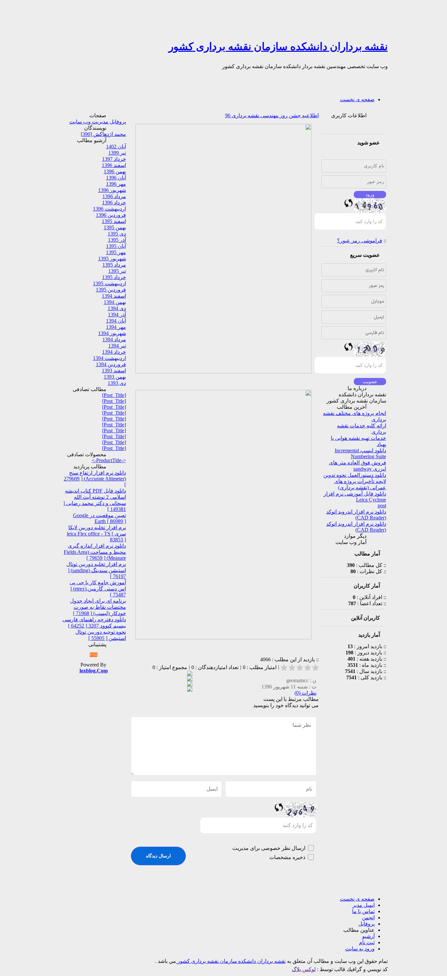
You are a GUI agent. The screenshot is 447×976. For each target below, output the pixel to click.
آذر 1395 (117, 240)
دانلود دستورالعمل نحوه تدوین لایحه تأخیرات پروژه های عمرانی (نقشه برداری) (354, 481)
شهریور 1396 (112, 190)
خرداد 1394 (114, 352)
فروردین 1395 (111, 289)
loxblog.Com (94, 670)
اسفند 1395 (114, 221)
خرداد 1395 (114, 277)
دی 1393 (117, 383)
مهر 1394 (116, 327)
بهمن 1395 (115, 227)
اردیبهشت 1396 (109, 209)
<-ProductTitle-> (109, 460)
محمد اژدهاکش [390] (103, 134)
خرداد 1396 (114, 202)
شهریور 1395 (112, 258)
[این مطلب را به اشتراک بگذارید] (189, 674)
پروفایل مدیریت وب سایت (97, 121)
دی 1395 (117, 233)
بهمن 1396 (115, 171)
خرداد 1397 (114, 159)
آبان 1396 (116, 177)
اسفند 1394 (114, 296)
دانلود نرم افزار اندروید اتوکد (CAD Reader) (356, 514)
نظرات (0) (305, 693)
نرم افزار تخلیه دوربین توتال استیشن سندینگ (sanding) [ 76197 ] (96, 570)
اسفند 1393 (114, 370)
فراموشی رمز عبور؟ (359, 240)
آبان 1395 (116, 246)
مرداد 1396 (114, 196)
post (382, 505)
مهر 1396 (116, 184)
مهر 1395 (116, 252)
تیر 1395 (117, 271)
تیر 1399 (117, 153)
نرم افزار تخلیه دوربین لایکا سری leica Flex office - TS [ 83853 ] (96, 533)
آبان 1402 (116, 146)
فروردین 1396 (111, 215)
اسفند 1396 (114, 165)
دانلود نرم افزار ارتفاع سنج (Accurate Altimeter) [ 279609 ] (95, 478)
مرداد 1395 (114, 265)
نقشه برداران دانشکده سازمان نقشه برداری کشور (278, 46)
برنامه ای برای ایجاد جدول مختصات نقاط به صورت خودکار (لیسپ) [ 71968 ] (98, 607)
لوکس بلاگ (304, 969)
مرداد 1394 (114, 339)
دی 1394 (117, 308)
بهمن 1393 (115, 377)
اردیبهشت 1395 (109, 283)
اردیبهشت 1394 (109, 358)
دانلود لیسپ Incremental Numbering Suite (360, 453)
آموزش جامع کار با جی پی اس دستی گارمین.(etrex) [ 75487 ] (98, 588)
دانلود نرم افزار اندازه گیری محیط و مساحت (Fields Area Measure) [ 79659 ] (95, 552)
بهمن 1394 (115, 302)
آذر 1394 (117, 314)
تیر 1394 (117, 345)
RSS (93, 655)
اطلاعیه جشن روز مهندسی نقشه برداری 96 (272, 115)
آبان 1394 (116, 321)
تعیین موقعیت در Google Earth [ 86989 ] (99, 518)
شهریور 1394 (112, 333)
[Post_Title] (114, 395)
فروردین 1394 (111, 364)
